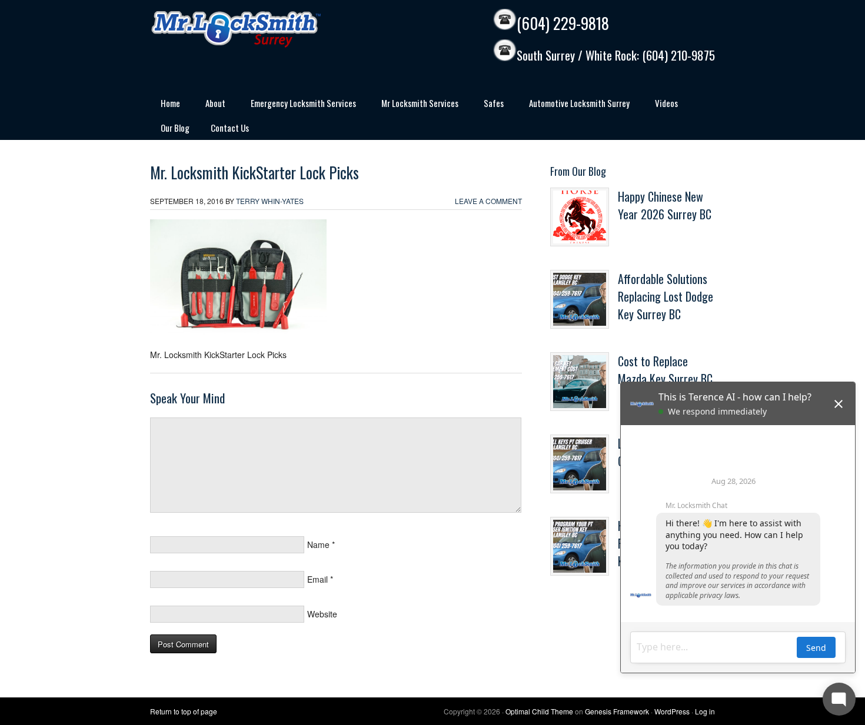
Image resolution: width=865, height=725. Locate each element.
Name (318, 544)
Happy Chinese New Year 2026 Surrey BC (664, 205)
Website (322, 614)
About (210, 105)
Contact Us (230, 127)
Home (165, 105)
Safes (488, 105)
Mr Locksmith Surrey (262, 29)
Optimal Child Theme (539, 711)
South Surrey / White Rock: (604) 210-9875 (616, 55)
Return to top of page (183, 711)
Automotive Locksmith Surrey (574, 105)
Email (317, 579)
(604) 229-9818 (563, 23)
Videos (666, 102)
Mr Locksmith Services (414, 105)
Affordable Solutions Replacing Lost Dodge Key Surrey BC (665, 296)
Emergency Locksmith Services (298, 105)
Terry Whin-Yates (270, 201)
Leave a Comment (488, 201)
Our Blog (175, 127)
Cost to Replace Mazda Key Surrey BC (665, 369)
